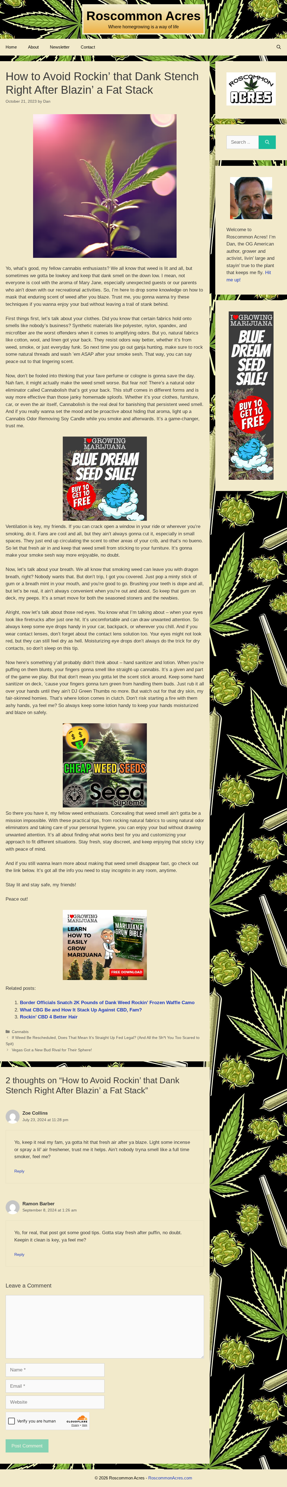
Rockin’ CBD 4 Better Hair (49, 1017)
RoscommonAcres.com (170, 1477)
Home (11, 47)
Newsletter (60, 47)
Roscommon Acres (143, 16)
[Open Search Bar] (278, 47)
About (33, 47)
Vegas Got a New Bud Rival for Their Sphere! (52, 1050)
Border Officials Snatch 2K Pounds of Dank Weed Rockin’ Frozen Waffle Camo (107, 1002)
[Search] (267, 142)
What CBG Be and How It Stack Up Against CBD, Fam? (81, 1010)
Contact (88, 47)
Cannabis (20, 1031)
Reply (19, 1171)
